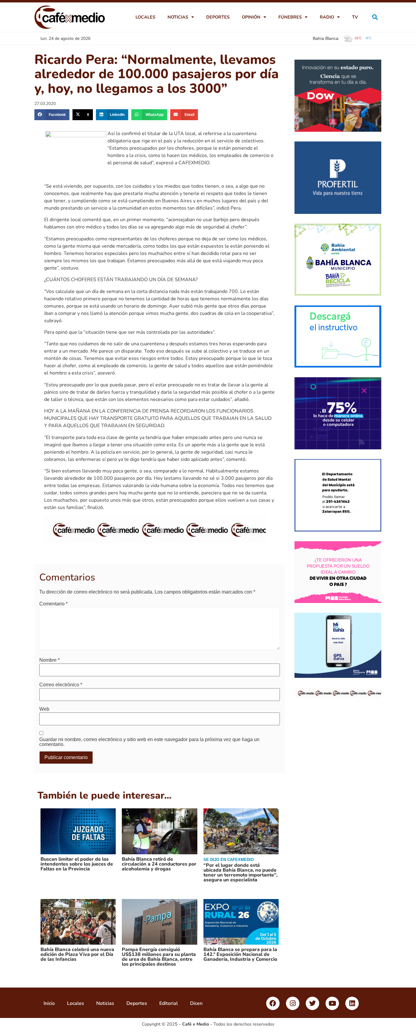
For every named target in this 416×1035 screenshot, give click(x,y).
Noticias (177, 17)
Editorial (168, 1003)
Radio (327, 17)
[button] (375, 17)
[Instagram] (292, 1003)
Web (44, 709)
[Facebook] (273, 1003)
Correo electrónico (60, 684)
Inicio (49, 1003)
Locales (145, 17)
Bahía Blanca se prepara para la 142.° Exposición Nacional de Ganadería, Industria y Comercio (240, 954)
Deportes (218, 17)
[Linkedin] (352, 1003)
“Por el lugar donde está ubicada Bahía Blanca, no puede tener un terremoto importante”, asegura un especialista (240, 872)
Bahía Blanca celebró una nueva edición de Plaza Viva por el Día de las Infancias (77, 954)
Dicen (196, 1003)
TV (355, 17)
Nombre (49, 660)
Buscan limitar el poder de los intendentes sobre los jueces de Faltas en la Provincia (77, 864)
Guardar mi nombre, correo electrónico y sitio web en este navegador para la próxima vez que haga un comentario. (149, 742)
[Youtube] (332, 1003)
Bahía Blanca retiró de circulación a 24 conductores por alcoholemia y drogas (159, 864)
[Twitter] (312, 1003)
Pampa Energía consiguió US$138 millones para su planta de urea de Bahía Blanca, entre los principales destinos (159, 956)
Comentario (53, 603)
